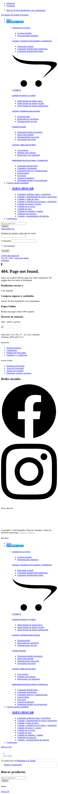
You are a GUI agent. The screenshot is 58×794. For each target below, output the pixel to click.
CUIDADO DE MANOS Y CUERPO (24, 95)
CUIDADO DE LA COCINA (21, 28)
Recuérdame (9, 246)
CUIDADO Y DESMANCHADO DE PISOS (26, 111)
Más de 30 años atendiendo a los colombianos (25, 10)
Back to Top (6, 747)
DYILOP (5, 791)
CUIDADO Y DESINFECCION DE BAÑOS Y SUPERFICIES (32, 41)
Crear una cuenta (21, 258)
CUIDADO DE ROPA (19, 127)
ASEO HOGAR (23, 188)
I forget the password (10, 255)
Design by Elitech (27, 532)
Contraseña (6, 241)
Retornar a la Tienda (26, 761)
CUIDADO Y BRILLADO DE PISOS (24, 145)
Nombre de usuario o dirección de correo (18, 233)
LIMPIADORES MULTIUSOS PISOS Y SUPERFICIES (30, 160)
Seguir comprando (13, 764)
